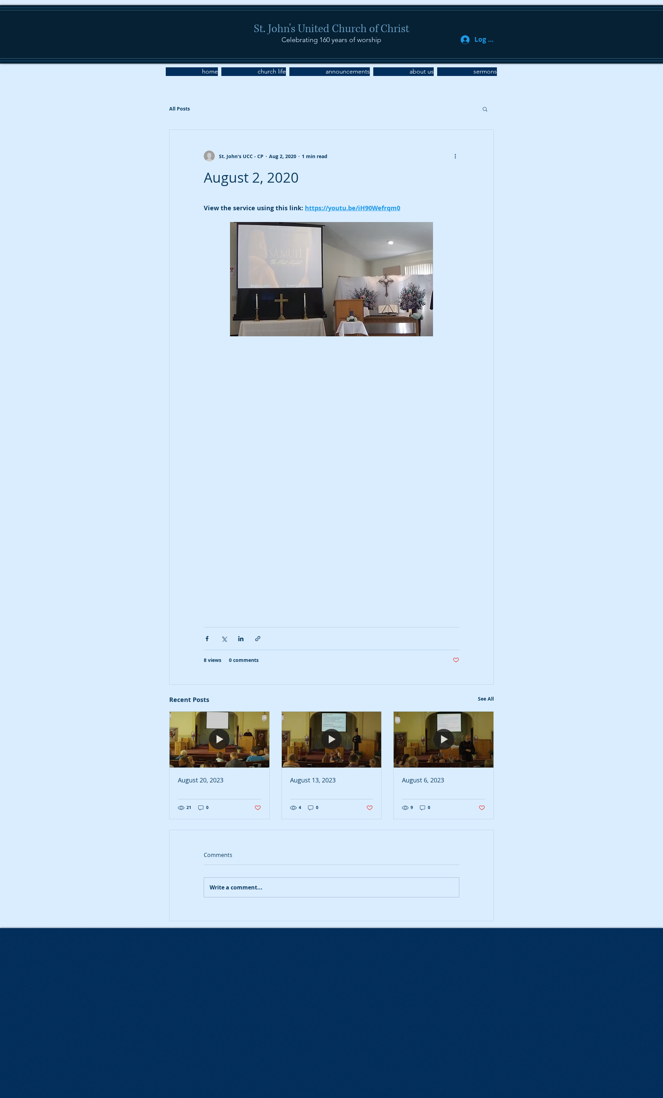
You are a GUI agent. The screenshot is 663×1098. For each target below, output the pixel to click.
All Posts (179, 108)
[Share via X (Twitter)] (224, 638)
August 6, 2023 (423, 780)
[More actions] (455, 156)
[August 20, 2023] (219, 740)
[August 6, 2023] (443, 740)
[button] (253, 71)
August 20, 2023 (200, 780)
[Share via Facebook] (207, 638)
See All (486, 698)
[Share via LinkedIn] (241, 638)
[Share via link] (257, 638)
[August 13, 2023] (332, 740)
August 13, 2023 (313, 780)
